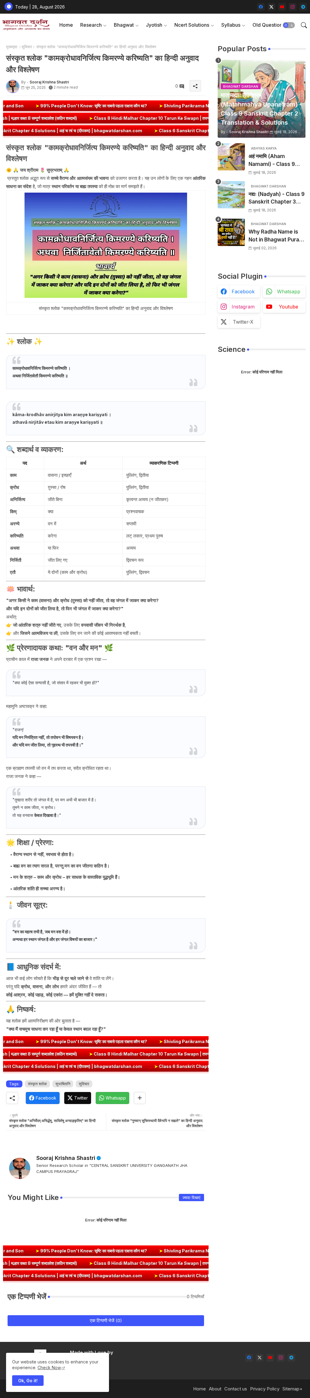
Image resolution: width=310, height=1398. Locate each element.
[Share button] (140, 1098)
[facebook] (261, 7)
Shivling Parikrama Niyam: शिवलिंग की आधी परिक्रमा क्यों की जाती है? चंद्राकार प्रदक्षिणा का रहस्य (191, 105)
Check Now (49, 1367)
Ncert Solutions (191, 25)
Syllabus (230, 25)
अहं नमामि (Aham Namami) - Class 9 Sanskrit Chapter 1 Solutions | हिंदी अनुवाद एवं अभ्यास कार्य (276, 160)
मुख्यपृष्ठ (11, 46)
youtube (288, 307)
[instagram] (292, 7)
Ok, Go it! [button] (28, 1380)
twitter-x (243, 322)
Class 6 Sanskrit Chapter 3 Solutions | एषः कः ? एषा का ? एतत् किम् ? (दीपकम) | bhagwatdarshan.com (198, 130)
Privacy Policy (264, 1389)
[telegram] (303, 7)
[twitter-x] (271, 7)
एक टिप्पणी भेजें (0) (106, 1320)
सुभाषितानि (62, 1083)
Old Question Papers (276, 25)
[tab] (66, 25)
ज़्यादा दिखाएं (191, 1197)
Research (91, 25)
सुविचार (26, 46)
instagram (243, 307)
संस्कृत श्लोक (37, 1083)
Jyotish (154, 25)
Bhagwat (124, 25)
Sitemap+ (292, 1389)
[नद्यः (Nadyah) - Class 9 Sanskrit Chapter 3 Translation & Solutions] (231, 194)
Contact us (235, 1389)
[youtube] (282, 7)
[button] (289, 25)
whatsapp (288, 291)
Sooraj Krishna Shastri (65, 1158)
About (215, 1389)
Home (66, 25)
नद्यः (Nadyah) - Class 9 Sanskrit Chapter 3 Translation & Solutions (277, 198)
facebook (243, 291)
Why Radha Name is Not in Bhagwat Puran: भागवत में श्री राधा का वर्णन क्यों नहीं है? (277, 236)
